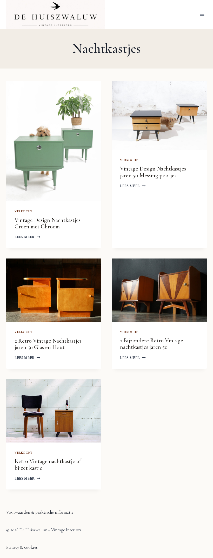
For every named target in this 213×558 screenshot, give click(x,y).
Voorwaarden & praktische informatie (40, 512)
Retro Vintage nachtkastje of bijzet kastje (48, 464)
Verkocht (23, 211)
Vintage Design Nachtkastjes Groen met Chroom (48, 223)
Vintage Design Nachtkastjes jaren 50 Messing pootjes (153, 172)
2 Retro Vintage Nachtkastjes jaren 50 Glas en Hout (48, 344)
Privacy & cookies (22, 547)
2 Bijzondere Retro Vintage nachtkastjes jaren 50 (151, 343)
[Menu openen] (202, 14)
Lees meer (27, 237)
